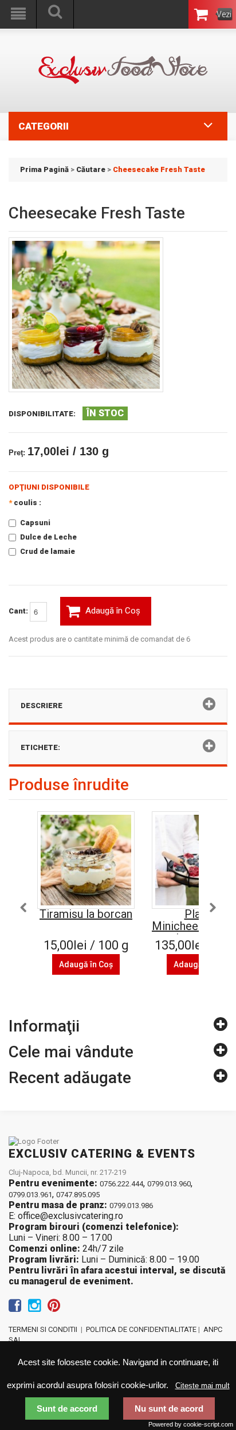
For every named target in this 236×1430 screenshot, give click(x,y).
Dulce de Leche (48, 537)
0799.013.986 (131, 1205)
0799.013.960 (169, 1183)
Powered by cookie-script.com (190, 1424)
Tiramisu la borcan (86, 914)
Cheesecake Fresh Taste (159, 169)
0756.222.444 (121, 1183)
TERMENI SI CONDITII (43, 1329)
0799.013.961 (30, 1194)
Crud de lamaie (47, 551)
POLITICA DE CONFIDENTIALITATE (141, 1329)
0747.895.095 (78, 1194)
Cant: (19, 611)
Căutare (90, 169)
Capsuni (35, 522)
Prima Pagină (44, 169)
